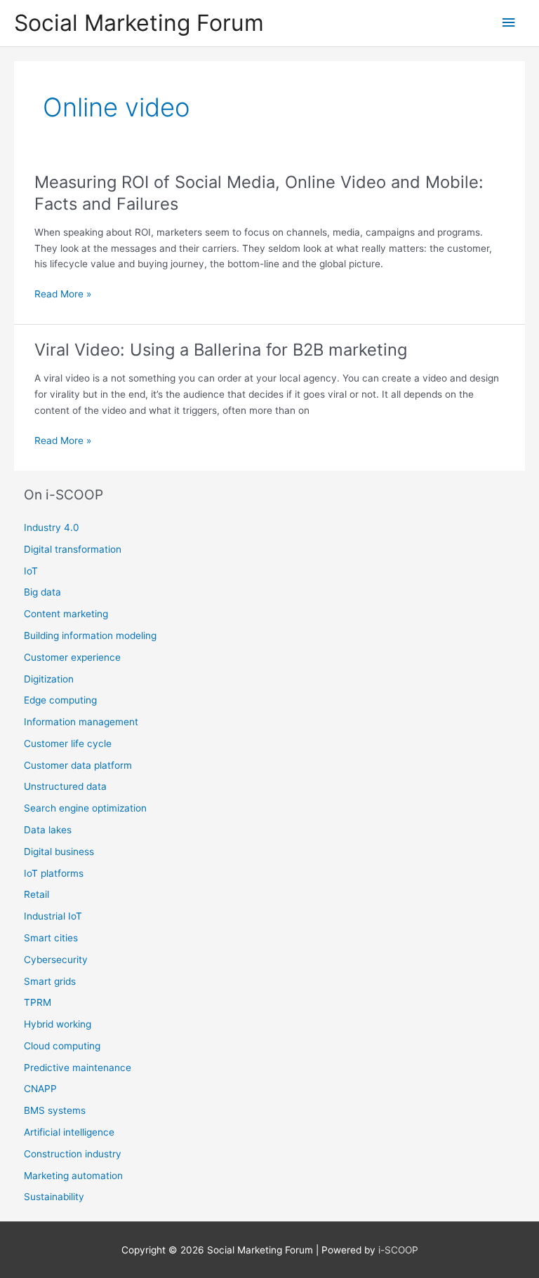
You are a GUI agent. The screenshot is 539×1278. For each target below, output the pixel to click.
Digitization (49, 679)
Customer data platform (78, 765)
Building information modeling (90, 635)
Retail (36, 894)
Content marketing (66, 613)
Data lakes (48, 829)
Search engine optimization (85, 808)
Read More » (62, 295)
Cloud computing (62, 1045)
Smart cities (51, 937)
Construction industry (72, 1153)
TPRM (37, 1002)
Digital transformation (72, 549)
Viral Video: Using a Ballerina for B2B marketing (220, 349)
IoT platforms (54, 873)
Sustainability (54, 1196)
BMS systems (55, 1110)
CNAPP (40, 1088)
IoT (31, 571)
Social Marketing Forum (139, 22)
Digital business (59, 851)
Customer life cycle (68, 743)
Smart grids (50, 981)
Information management (81, 721)
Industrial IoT (53, 916)
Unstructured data (65, 786)
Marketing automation (73, 1175)
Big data (42, 592)
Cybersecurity (56, 959)
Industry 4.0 (51, 527)
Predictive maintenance (77, 1067)
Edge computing (60, 700)
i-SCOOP (398, 1250)
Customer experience (72, 657)
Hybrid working (57, 1024)
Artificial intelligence (69, 1132)
